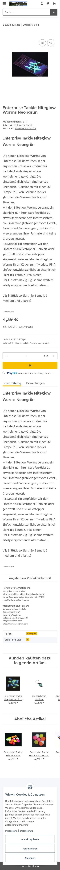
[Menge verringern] (6, 355)
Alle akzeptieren (30, 839)
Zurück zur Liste (12, 24)
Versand (28, 326)
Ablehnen (30, 858)
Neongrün (31, 633)
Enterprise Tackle (23, 125)
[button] (42, 3)
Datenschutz (26, 830)
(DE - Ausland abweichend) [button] (37, 342)
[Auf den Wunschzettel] (50, 42)
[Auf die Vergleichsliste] (42, 42)
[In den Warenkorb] (5, 35)
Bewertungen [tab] (35, 383)
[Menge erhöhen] (53, 355)
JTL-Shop (35, 865)
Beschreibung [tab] (12, 383)
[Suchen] (53, 12)
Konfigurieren (30, 848)
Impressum (11, 830)
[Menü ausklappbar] (4, 2)
